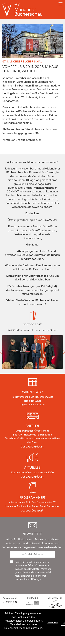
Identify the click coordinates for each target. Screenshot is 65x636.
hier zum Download (32, 510)
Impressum (36, 628)
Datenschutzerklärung (16, 628)
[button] (23, 632)
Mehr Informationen (32, 446)
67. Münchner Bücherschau (28, 9)
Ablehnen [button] (52, 622)
